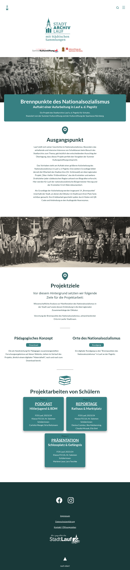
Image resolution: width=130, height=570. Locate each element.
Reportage (86, 404)
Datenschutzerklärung (65, 521)
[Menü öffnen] (123, 7)
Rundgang (96, 345)
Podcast (43, 404)
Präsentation (65, 440)
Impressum (65, 516)
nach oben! (65, 566)
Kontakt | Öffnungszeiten (65, 527)
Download (33, 345)
